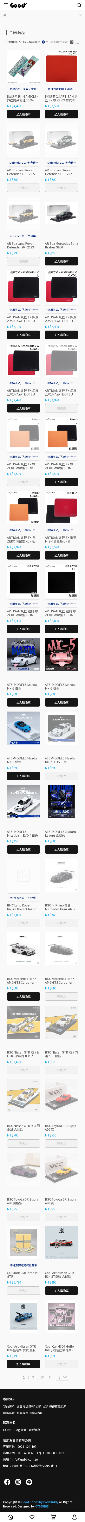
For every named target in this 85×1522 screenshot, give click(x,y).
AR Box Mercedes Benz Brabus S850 (61, 245)
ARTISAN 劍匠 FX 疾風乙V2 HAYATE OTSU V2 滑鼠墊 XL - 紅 (61, 319)
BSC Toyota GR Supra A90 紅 (60, 1127)
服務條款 (9, 1413)
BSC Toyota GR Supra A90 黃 (60, 1201)
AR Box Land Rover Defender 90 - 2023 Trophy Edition (20, 245)
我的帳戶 (9, 1406)
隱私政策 (36, 1413)
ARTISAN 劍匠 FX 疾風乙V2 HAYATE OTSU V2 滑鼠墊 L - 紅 (23, 319)
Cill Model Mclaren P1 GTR (23, 1274)
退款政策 (22, 1413)
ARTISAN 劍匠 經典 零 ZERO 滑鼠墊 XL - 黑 (60, 613)
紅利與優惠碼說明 (54, 1406)
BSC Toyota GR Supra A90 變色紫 (22, 1201)
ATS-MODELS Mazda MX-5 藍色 (22, 760)
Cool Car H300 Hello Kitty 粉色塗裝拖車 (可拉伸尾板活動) (61, 1348)
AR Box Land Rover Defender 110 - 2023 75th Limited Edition (60, 172)
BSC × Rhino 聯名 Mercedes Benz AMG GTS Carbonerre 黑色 (60, 907)
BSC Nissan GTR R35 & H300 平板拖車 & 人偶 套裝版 (23, 1054)
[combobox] (13, 42)
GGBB (7, 1430)
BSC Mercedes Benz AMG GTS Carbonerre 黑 (60, 980)
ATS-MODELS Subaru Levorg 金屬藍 (60, 833)
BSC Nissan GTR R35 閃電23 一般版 (61, 1054)
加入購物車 (23, 114)
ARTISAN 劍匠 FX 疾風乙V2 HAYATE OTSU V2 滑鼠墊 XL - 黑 (23, 392)
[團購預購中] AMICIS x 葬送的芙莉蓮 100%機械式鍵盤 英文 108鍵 (22, 98)
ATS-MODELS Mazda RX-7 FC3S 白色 (60, 760)
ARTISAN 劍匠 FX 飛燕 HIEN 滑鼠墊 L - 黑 (60, 539)
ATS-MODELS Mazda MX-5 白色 (22, 686)
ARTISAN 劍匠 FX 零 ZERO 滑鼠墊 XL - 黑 (21, 539)
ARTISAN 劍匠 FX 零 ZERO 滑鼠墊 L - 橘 (21, 466)
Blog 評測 (19, 1430)
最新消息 (34, 1430)
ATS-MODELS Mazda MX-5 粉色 (60, 686)
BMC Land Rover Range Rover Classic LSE (21, 907)
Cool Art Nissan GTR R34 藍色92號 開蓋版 (21, 1348)
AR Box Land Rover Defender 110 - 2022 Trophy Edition (21, 172)
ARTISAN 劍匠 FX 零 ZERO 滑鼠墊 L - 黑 (59, 466)
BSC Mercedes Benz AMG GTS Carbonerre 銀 (22, 980)
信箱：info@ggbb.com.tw (20, 1459)
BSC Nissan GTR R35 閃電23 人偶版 (23, 1127)
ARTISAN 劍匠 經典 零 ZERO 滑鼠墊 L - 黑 (22, 613)
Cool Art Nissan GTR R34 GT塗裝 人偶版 (59, 1274)
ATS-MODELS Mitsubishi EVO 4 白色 (22, 833)
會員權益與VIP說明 (29, 1406)
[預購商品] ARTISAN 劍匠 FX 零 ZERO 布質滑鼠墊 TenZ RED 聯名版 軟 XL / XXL (61, 98)
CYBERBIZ (42, 1506)
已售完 (23, 188)
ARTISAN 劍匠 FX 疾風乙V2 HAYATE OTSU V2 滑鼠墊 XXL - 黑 (61, 392)
